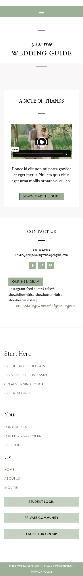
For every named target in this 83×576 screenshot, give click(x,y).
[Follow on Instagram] (41, 265)
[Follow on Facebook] (32, 265)
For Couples (15, 426)
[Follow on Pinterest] (50, 265)
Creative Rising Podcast (25, 384)
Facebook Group (41, 534)
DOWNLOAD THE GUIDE (42, 196)
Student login (41, 501)
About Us (12, 478)
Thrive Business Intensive (26, 375)
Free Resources (18, 393)
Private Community (41, 517)
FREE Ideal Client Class (24, 366)
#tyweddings (26, 306)
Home (9, 469)
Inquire (11, 487)
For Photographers (22, 435)
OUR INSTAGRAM (25, 281)
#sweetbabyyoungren (56, 306)
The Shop (12, 444)
